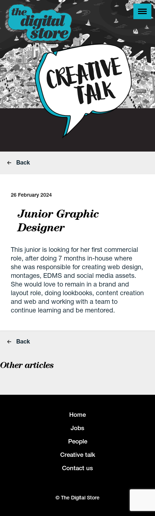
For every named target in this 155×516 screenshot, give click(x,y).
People (77, 441)
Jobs (77, 428)
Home (77, 414)
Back (22, 162)
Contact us (77, 468)
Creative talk (77, 454)
